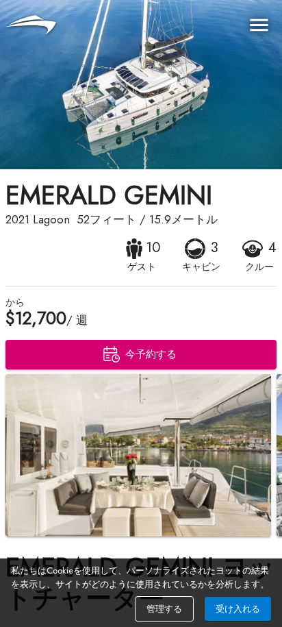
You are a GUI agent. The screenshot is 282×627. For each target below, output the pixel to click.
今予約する (151, 354)
